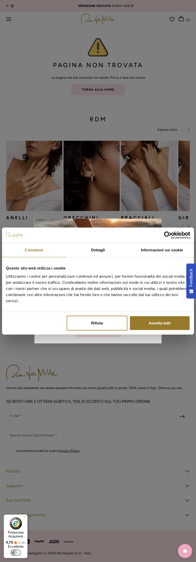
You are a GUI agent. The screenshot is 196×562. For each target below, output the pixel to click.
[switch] (16, 552)
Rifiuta (97, 323)
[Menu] (24, 517)
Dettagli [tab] (98, 250)
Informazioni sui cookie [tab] (162, 250)
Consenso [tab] (34, 250)
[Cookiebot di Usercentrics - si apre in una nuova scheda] (167, 235)
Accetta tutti (159, 323)
